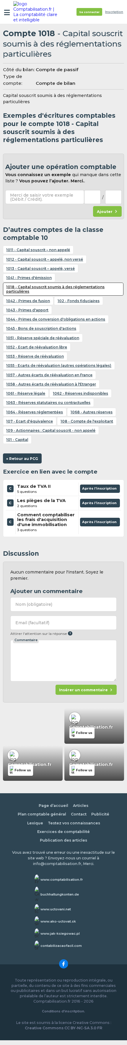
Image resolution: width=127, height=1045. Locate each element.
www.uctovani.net (55, 909)
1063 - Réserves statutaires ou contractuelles (48, 402)
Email (32, 622)
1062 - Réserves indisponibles (80, 393)
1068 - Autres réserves (92, 412)
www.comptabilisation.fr (61, 879)
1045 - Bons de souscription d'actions (41, 328)
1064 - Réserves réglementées (34, 412)
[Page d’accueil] (36, 12)
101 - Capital (17, 439)
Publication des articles (63, 840)
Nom (33, 604)
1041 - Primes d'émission (29, 277)
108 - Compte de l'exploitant (87, 421)
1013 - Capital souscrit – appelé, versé (40, 268)
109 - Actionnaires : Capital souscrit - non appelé (50, 430)
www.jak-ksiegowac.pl (60, 933)
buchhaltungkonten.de (59, 894)
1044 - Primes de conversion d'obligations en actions (55, 319)
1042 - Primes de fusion (28, 301)
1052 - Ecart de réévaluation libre (36, 347)
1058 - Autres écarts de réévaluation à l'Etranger (51, 384)
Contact (79, 814)
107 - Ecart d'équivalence (29, 421)
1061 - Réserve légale (25, 393)
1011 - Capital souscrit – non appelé (38, 250)
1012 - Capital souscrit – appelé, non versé (44, 259)
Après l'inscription (100, 489)
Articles (80, 805)
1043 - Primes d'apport (27, 310)
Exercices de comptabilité (63, 831)
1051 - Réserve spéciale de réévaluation (42, 338)
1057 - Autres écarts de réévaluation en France (49, 375)
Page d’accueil (53, 805)
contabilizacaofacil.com (61, 946)
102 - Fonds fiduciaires (79, 301)
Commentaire (26, 640)
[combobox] (92, 197)
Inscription (114, 12)
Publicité (100, 814)
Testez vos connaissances (74, 823)
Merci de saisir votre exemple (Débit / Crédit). (41, 197)
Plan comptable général (42, 814)
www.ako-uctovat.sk (58, 921)
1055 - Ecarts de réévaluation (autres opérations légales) (58, 365)
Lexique (35, 823)
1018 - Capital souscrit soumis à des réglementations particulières (55, 289)
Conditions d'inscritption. (63, 1011)
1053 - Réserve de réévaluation (35, 356)
